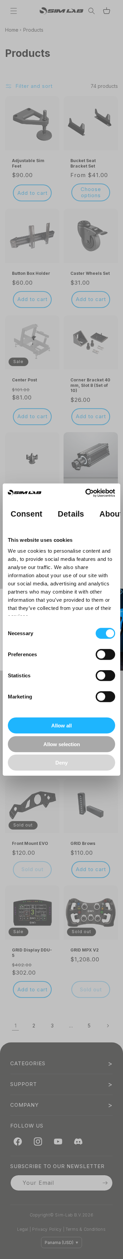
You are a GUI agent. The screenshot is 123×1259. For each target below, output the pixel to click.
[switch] (105, 654)
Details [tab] (71, 513)
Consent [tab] (27, 513)
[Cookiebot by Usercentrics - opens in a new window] (86, 492)
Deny (61, 763)
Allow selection (61, 744)
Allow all (61, 725)
